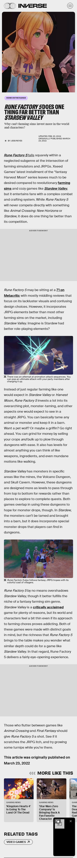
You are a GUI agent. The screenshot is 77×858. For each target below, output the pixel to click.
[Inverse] (32, 6)
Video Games (16, 842)
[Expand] (57, 821)
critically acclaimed (48, 607)
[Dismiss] (71, 821)
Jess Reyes (16, 140)
